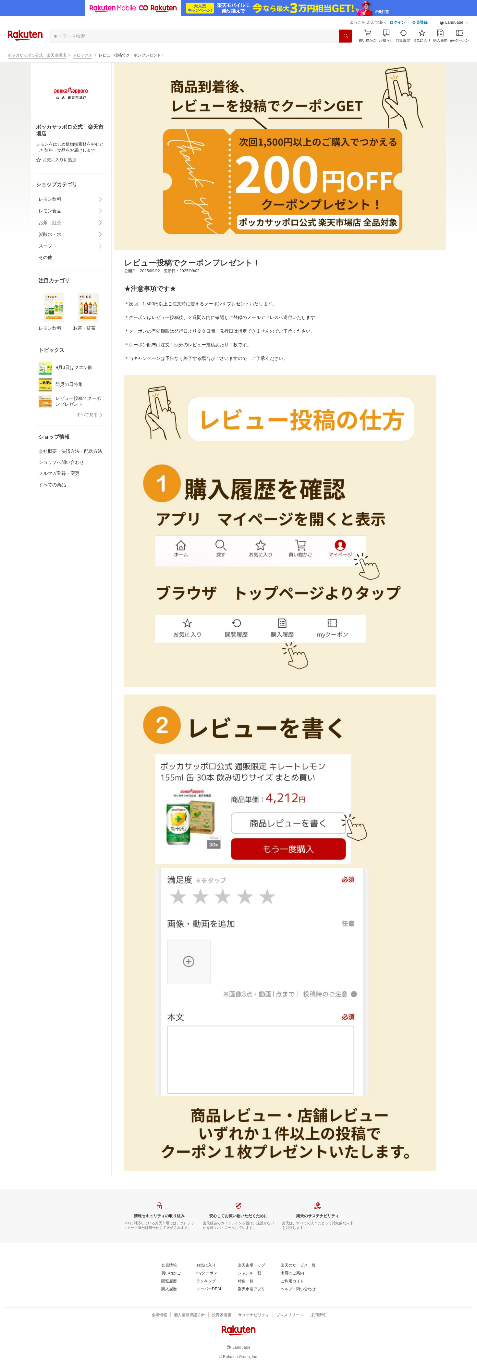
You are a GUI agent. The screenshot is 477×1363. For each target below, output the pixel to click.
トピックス (82, 55)
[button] (454, 23)
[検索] (345, 36)
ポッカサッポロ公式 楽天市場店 (37, 55)
